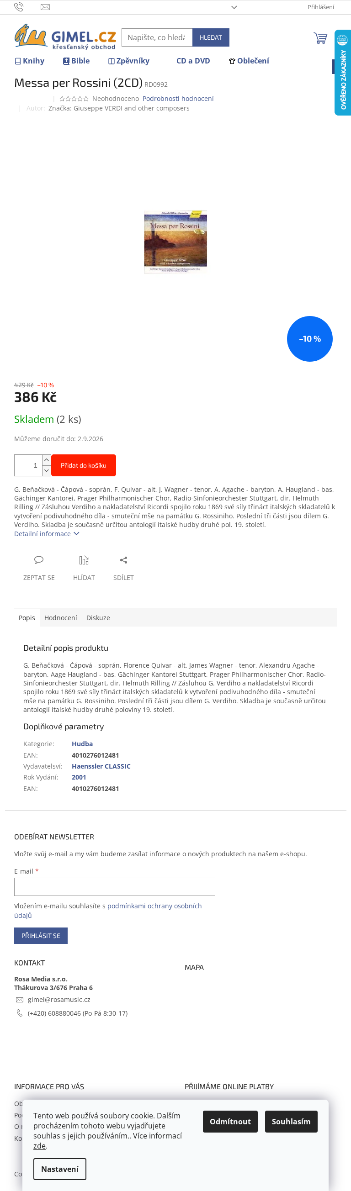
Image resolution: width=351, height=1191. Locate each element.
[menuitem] (29, 61)
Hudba (82, 743)
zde (39, 1146)
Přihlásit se (40, 935)
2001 (79, 777)
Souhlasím (291, 1122)
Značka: (119, 108)
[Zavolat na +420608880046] (27, 6)
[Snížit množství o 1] (46, 470)
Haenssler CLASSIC (101, 766)
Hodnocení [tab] (60, 617)
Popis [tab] (27, 617)
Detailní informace (42, 533)
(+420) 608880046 (55, 1013)
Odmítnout (230, 1122)
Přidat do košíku (83, 465)
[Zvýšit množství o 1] (46, 460)
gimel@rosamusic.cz (59, 999)
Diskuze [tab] (98, 617)
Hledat (211, 37)
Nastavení (60, 1169)
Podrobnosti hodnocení (178, 98)
